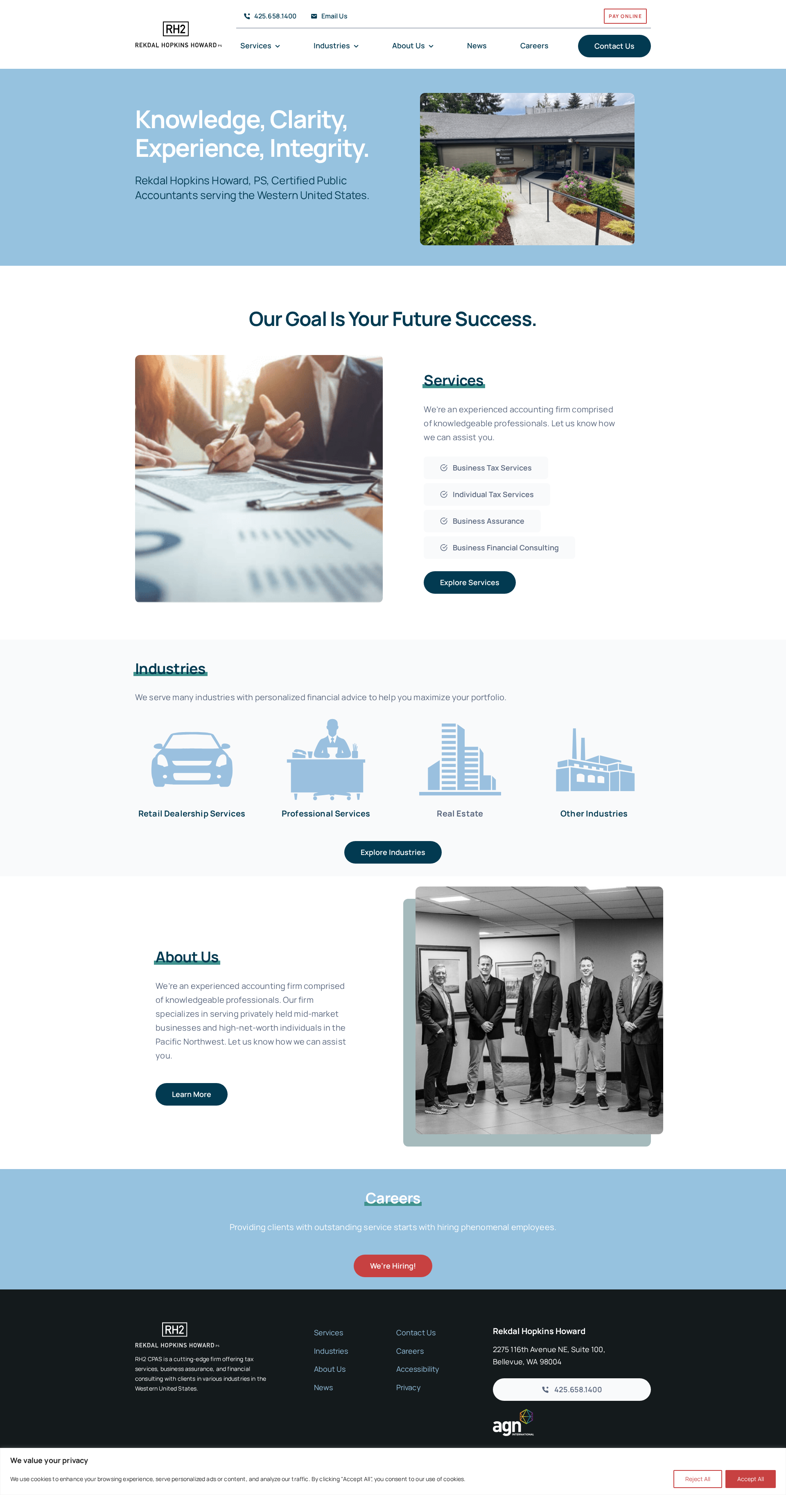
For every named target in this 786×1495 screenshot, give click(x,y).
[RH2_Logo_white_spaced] (177, 1326)
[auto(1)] (192, 716)
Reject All (697, 1479)
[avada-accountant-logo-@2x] (178, 25)
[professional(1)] (326, 716)
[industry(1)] (594, 716)
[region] (393, 1471)
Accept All (750, 1479)
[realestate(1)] (460, 716)
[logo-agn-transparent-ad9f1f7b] (513, 1412)
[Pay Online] (547, 18)
